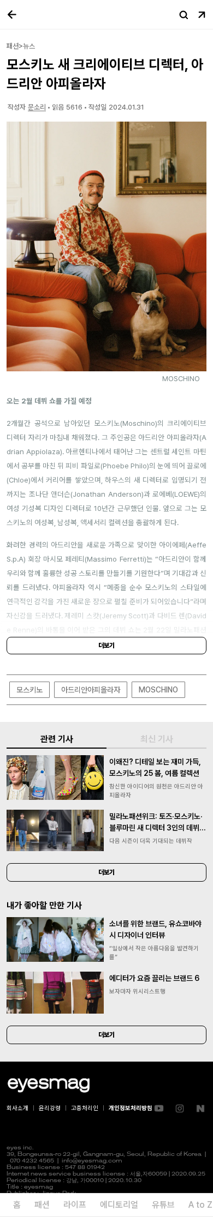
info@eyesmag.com (92, 1161)
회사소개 (17, 1108)
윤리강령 (50, 1108)
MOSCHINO (158, 689)
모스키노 (29, 689)
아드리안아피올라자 (90, 689)
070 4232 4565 (32, 1161)
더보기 (106, 645)
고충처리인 (84, 1108)
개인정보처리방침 (130, 1108)
